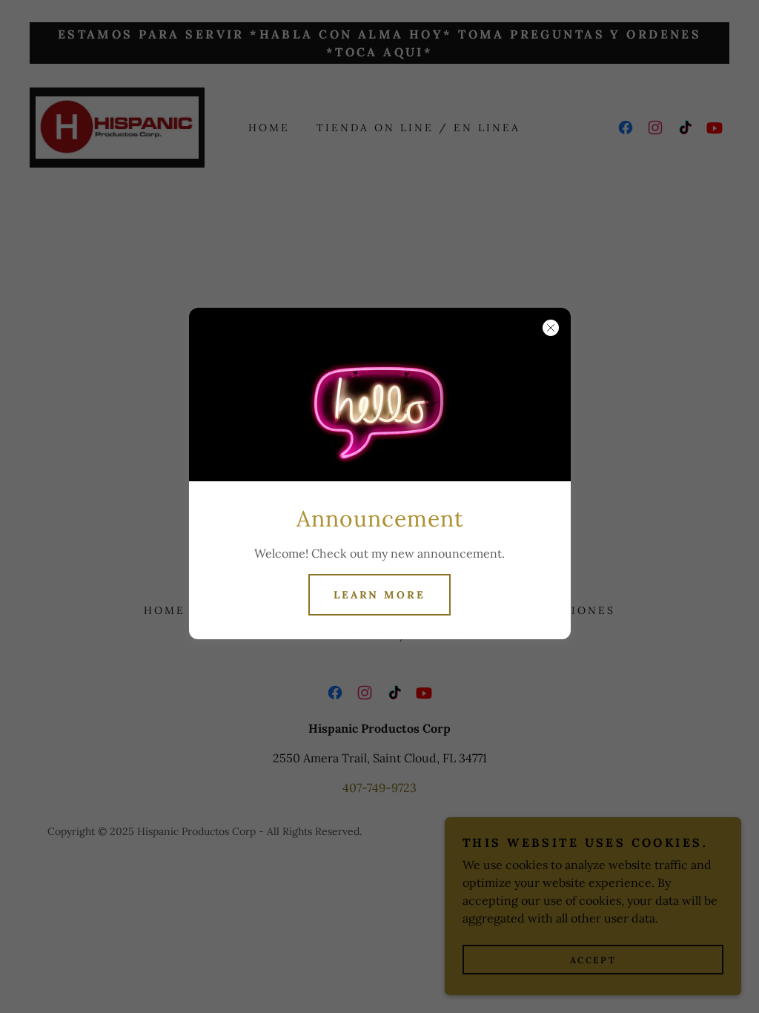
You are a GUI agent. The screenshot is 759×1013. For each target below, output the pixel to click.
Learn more (380, 594)
